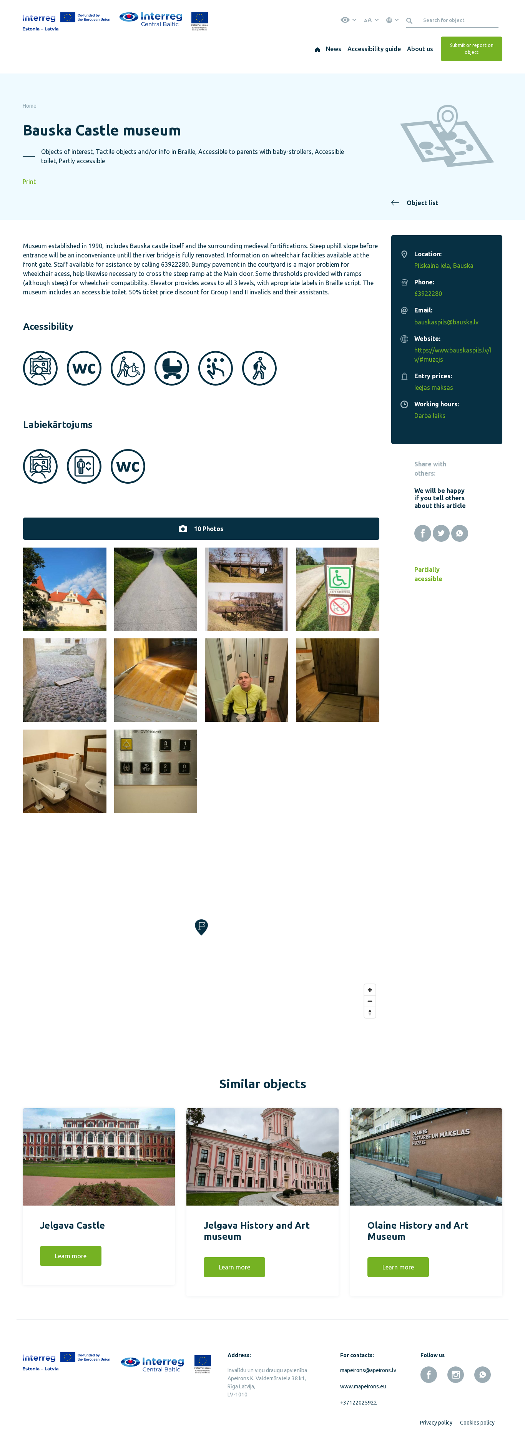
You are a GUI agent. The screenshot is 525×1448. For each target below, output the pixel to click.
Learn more (70, 1256)
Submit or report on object (471, 49)
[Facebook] (422, 533)
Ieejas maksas (433, 387)
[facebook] (428, 1374)
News (333, 48)
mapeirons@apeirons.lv (366, 1370)
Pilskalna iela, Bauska (443, 265)
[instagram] (455, 1374)
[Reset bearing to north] (369, 1012)
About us (420, 48)
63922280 (428, 293)
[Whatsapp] (459, 533)
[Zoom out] (369, 1001)
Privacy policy (436, 1423)
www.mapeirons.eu (363, 1386)
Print (29, 181)
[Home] (317, 48)
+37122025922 (358, 1403)
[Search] (410, 20)
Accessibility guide (374, 48)
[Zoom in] (369, 989)
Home (30, 106)
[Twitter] (441, 533)
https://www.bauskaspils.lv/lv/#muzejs (452, 355)
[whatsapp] (482, 1374)
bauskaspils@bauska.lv (446, 322)
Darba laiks (429, 415)
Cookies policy (477, 1423)
